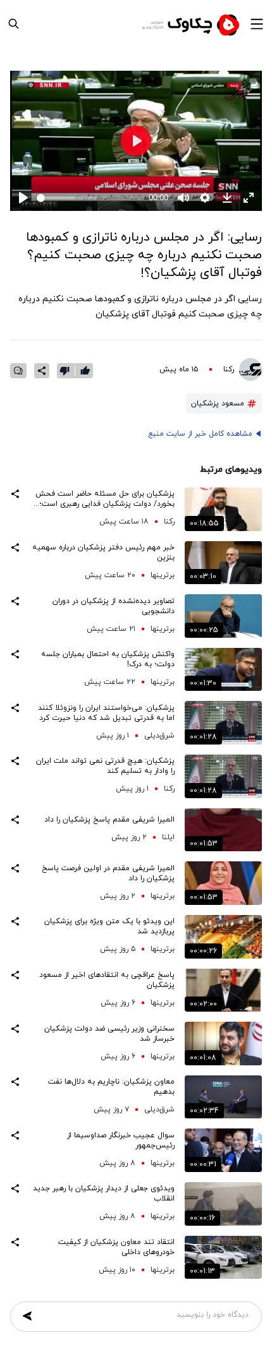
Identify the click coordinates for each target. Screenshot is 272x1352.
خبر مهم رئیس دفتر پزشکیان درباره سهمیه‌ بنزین (103, 552)
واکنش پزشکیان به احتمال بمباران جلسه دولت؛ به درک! (108, 659)
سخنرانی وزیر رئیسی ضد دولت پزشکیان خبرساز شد (109, 1034)
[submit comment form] (27, 1316)
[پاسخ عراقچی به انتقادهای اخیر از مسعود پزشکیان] (223, 990)
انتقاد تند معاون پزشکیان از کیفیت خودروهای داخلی (116, 1247)
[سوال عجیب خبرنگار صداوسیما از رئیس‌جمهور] (223, 1150)
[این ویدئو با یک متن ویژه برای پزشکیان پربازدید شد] (223, 937)
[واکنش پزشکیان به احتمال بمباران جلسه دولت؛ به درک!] (223, 669)
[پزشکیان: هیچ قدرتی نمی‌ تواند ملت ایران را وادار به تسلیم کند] (223, 776)
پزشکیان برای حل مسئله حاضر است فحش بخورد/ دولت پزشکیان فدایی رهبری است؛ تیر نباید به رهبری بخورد (105, 499)
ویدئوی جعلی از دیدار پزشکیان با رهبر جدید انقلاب (104, 1193)
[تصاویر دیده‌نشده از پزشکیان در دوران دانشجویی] (223, 616)
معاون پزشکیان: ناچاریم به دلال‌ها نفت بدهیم (111, 1087)
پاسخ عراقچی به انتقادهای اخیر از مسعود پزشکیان (107, 980)
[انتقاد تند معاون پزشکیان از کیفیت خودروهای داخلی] (223, 1257)
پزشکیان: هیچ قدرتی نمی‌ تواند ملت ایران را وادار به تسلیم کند (105, 766)
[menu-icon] (256, 24)
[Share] (41, 370)
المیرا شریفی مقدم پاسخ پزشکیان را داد (109, 820)
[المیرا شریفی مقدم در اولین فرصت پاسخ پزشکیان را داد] (223, 883)
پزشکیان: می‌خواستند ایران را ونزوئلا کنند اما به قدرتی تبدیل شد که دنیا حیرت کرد (106, 713)
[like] (85, 371)
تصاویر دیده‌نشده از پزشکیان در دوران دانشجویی (114, 606)
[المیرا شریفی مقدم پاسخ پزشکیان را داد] (223, 830)
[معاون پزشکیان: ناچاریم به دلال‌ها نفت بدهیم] (223, 1097)
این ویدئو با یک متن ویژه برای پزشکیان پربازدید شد (109, 926)
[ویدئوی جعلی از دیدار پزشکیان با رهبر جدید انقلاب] (223, 1204)
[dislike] (67, 371)
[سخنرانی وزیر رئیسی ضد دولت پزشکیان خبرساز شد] (223, 1043)
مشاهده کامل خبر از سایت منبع (200, 434)
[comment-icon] (18, 370)
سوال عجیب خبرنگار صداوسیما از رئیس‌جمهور (121, 1140)
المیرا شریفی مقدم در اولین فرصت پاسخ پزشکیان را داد (108, 873)
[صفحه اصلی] (192, 24)
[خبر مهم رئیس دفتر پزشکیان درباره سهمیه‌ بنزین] (223, 563)
